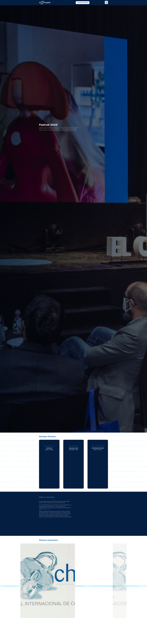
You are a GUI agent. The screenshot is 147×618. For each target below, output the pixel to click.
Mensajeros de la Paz (46, 509)
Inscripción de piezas (82, 2)
